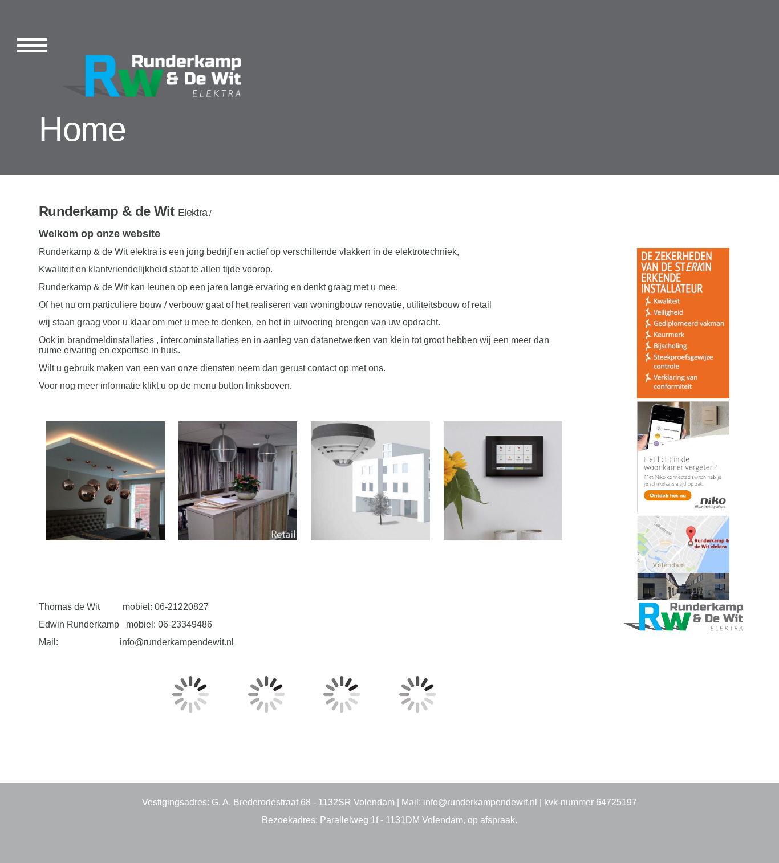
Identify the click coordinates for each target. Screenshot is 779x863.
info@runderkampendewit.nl (177, 642)
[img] (143, 75)
